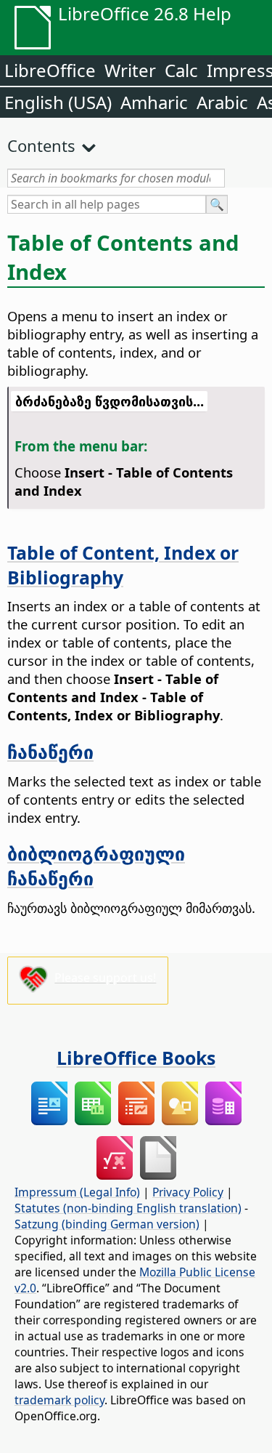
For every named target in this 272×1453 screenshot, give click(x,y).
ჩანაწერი (50, 751)
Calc (181, 70)
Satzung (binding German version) (107, 1224)
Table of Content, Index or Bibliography (123, 564)
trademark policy (59, 1400)
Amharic (154, 102)
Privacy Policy (187, 1192)
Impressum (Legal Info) (77, 1192)
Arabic (222, 102)
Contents (41, 145)
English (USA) (58, 102)
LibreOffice (50, 70)
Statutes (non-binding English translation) (128, 1208)
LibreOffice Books (136, 1057)
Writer (130, 70)
